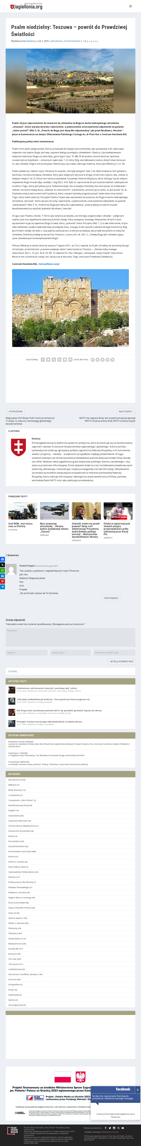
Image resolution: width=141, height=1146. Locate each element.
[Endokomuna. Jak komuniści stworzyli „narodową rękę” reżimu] (11, 690)
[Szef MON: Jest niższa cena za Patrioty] (22, 511)
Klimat (11, 836)
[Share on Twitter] (2, 564)
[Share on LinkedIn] (2, 575)
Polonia (12, 877)
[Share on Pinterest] (2, 581)
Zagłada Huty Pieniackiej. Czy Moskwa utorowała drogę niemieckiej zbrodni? (48, 755)
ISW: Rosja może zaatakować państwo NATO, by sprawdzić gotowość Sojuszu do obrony (59, 710)
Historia (78, 691)
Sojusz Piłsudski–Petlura (20, 907)
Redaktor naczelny (17, 892)
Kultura (12, 856)
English (11, 810)
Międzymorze (14, 943)
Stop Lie (12, 913)
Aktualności (57, 41)
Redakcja (31, 41)
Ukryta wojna (62, 691)
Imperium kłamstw (17, 820)
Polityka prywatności (92, 1128)
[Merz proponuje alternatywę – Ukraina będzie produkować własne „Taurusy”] (54, 511)
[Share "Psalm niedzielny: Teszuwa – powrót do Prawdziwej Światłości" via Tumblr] (54, 359)
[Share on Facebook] (2, 559)
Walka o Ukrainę (16, 923)
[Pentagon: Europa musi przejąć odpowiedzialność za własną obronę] (11, 723)
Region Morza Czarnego (20, 897)
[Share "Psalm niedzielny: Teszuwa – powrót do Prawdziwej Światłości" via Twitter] (48, 359)
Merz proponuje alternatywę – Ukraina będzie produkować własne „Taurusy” (54, 527)
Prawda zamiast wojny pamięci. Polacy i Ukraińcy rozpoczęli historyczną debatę (49, 764)
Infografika (13, 984)
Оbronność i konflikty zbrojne (59, 713)
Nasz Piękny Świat (17, 867)
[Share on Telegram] (2, 586)
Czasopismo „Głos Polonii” (20, 800)
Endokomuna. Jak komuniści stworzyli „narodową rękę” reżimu (47, 688)
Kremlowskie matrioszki (46, 691)
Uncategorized (15, 1005)
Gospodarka (14, 815)
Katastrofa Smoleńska (19, 831)
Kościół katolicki (72, 41)
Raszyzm (12, 953)
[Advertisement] (70, 383)
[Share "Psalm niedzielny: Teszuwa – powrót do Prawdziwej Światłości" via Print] (70, 359)
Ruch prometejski (16, 902)
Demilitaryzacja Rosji (18, 805)
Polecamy (13, 928)
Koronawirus (14, 841)
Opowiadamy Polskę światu (21, 872)
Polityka (71, 691)
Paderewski (13, 995)
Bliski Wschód (14, 790)
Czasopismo (14, 795)
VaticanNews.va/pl (49, 263)
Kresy (11, 989)
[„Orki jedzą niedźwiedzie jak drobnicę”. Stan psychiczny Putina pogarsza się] (11, 701)
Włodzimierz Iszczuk (109, 1132)
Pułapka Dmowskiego (18, 887)
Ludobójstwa (14, 969)
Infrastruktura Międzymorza (22, 826)
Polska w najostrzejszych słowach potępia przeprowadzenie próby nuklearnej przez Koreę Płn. (117, 529)
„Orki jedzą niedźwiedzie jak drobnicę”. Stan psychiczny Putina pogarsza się (53, 699)
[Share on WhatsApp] (2, 570)
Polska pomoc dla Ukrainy (20, 882)
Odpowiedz (111, 598)
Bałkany (12, 784)
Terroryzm (13, 964)
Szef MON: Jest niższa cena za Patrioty (20, 525)
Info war (12, 959)
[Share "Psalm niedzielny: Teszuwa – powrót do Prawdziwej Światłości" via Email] (65, 359)
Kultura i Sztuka (16, 861)
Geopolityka (42, 713)
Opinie (11, 1000)
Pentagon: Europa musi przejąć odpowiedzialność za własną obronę (49, 721)
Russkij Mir (48, 702)
